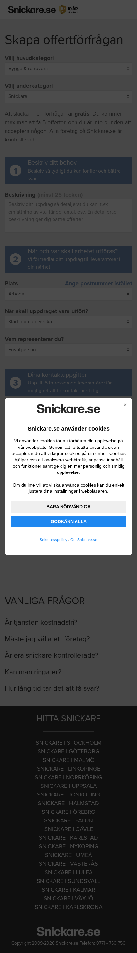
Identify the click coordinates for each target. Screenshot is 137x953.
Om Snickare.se (83, 539)
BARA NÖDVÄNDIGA (68, 506)
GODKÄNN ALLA (69, 521)
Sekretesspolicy (53, 539)
